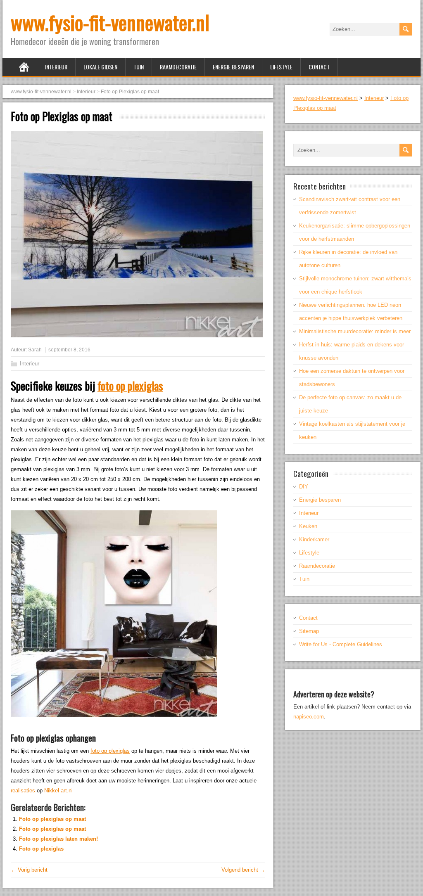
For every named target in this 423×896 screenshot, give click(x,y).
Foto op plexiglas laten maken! (58, 839)
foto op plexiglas (130, 385)
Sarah (35, 350)
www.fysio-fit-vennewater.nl (110, 22)
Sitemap (309, 631)
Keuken (308, 526)
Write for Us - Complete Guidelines (340, 644)
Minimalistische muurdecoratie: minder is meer (355, 331)
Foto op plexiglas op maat (52, 819)
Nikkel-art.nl (58, 790)
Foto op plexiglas (41, 849)
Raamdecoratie (178, 66)
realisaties (23, 790)
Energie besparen (233, 66)
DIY (303, 487)
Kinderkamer (314, 539)
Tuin (138, 66)
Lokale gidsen (100, 66)
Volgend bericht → (243, 870)
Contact (319, 66)
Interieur (56, 66)
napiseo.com (308, 716)
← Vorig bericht (29, 870)
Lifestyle (281, 66)
